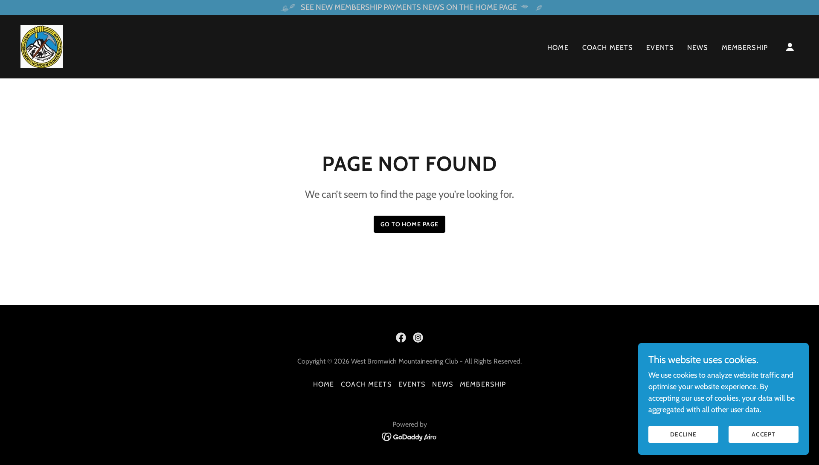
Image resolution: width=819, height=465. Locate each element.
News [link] (697, 47)
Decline (683, 434)
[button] (790, 46)
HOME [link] (558, 47)
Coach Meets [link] (607, 47)
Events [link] (660, 47)
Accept (764, 434)
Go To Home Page (409, 224)
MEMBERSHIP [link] (745, 47)
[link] (41, 46)
